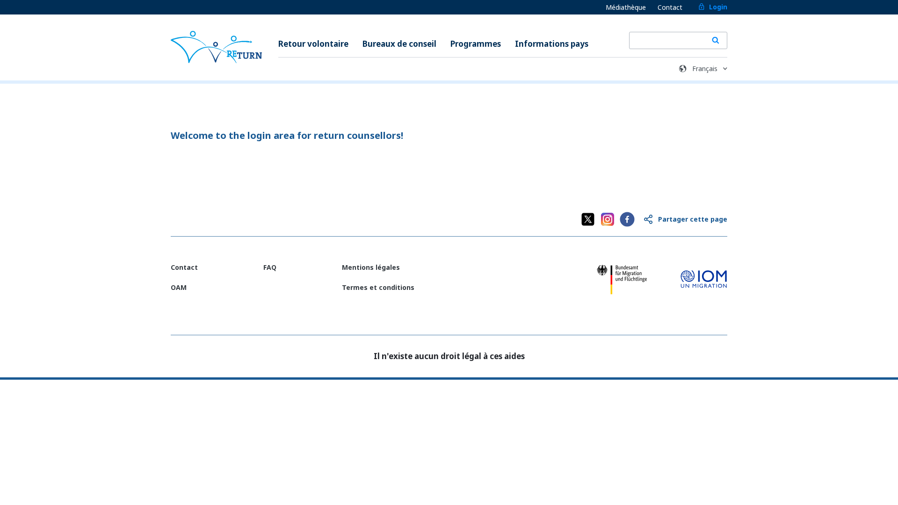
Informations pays (551, 43)
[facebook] (627, 219)
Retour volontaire (313, 43)
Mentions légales (371, 267)
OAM (179, 287)
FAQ (269, 267)
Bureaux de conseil (399, 43)
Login (718, 6)
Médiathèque (626, 7)
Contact (670, 7)
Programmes (475, 43)
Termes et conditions (378, 287)
